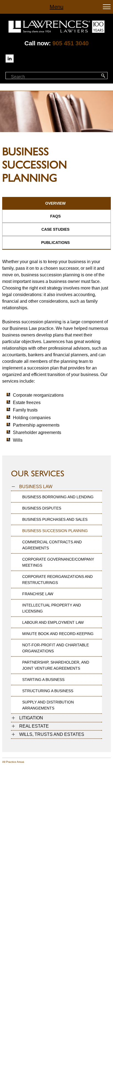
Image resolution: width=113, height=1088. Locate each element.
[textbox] (35, 76)
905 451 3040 (70, 43)
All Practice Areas (13, 761)
